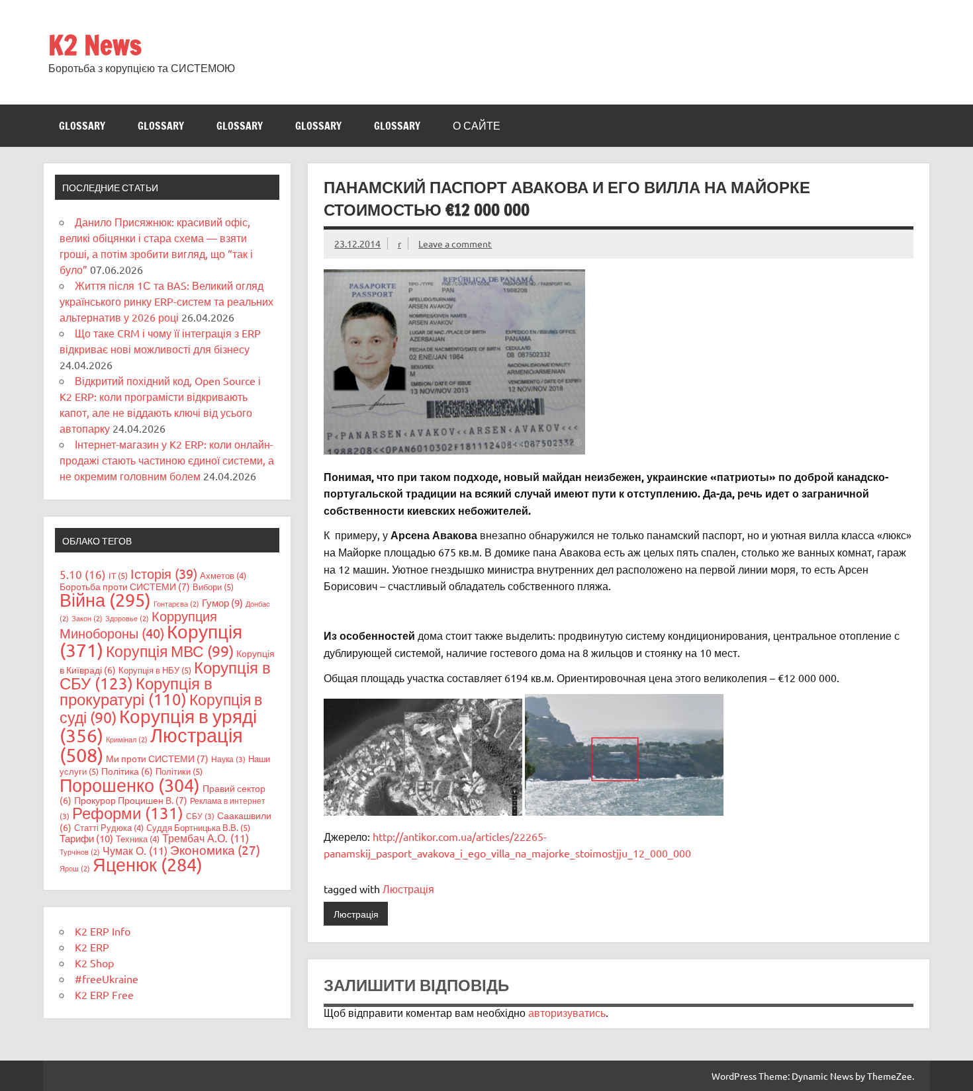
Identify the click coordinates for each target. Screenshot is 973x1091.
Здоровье (127, 618)
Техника (138, 838)
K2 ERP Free (104, 994)
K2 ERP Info (102, 931)
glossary (82, 125)
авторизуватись (567, 1012)
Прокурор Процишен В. (130, 800)
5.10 (83, 574)
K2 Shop (94, 962)
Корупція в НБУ (154, 670)
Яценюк (148, 864)
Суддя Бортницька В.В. (198, 827)
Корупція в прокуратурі (136, 691)
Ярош (75, 868)
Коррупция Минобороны (138, 624)
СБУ (200, 815)
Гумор (222, 602)
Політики (179, 771)
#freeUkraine (106, 978)
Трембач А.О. (205, 837)
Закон (87, 618)
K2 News (95, 45)
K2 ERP (92, 946)
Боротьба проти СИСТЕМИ (125, 586)
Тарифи (86, 838)
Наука (228, 759)
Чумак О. (135, 850)
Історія (163, 573)
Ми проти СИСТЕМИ (157, 758)
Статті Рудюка (109, 827)
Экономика (215, 849)
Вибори (213, 586)
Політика (127, 771)
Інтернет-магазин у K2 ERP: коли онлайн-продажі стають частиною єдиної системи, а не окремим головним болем (167, 459)
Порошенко (130, 785)
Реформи (127, 812)
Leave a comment (455, 243)
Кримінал (127, 739)
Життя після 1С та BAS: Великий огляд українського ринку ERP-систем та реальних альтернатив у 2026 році (166, 301)
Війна (105, 600)
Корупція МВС (170, 650)
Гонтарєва (176, 603)
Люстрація (408, 888)
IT (118, 575)
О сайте (476, 125)
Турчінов (80, 851)
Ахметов (223, 575)
